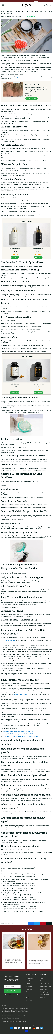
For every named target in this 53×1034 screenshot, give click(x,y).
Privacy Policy (44, 992)
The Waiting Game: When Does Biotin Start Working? (18, 731)
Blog (27, 992)
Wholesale (43, 997)
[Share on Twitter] (37, 923)
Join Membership (31, 981)
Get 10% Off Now (12, 991)
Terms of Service (44, 994)
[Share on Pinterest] (43, 923)
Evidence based (32, 16)
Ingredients (29, 989)
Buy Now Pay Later (45, 986)
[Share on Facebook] (31, 923)
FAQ (27, 994)
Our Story (42, 978)
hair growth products (9, 640)
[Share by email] (49, 923)
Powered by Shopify (30, 1025)
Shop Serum (14, 257)
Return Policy (43, 989)
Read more (6, 966)
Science (28, 983)
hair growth (18, 77)
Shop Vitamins (15, 392)
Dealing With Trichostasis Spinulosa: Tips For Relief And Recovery (21, 734)
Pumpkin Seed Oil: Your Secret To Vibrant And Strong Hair (13, 954)
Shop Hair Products (31, 98)
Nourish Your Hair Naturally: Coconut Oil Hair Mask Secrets (37, 955)
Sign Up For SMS (45, 983)
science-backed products (21, 694)
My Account (29, 1000)
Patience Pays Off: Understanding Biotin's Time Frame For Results (21, 736)
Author (28, 997)
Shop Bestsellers (30, 978)
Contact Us (43, 981)
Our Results (29, 986)
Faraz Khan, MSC (10, 16)
